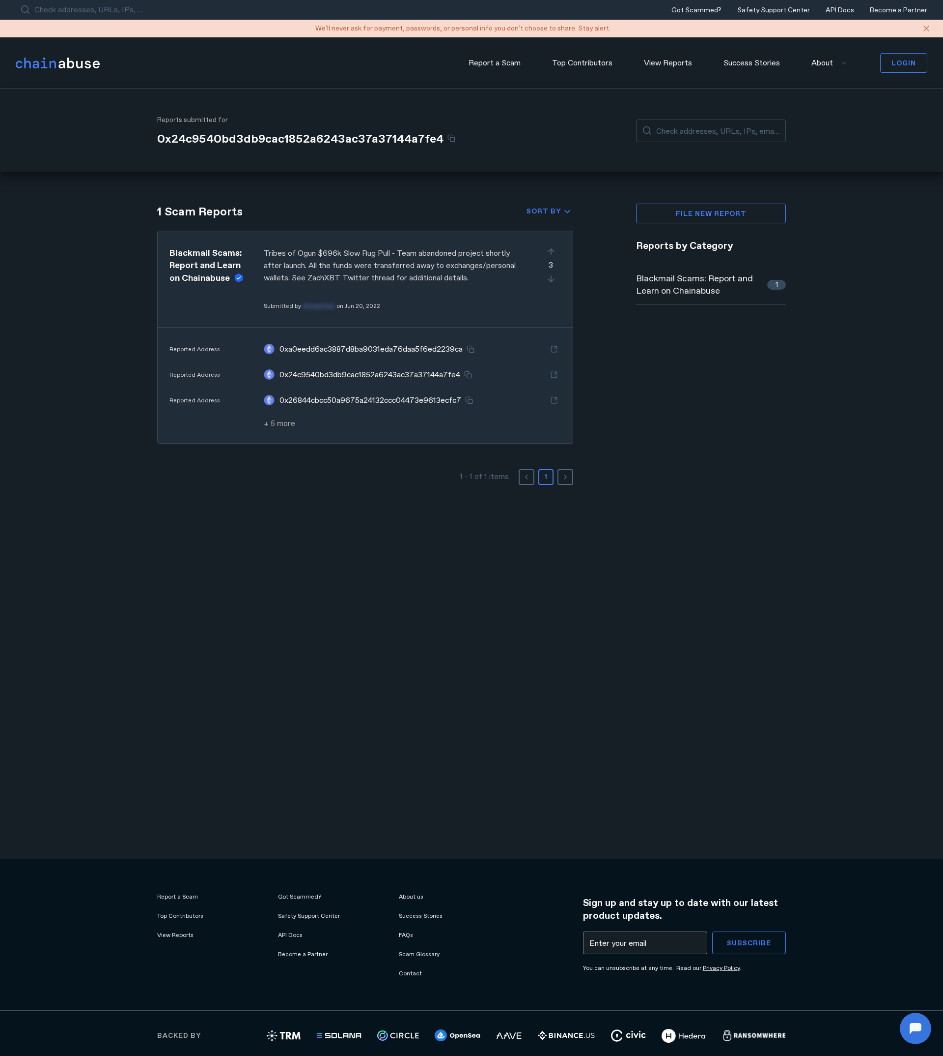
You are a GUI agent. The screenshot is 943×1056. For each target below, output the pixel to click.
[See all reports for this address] (554, 349)
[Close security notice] (926, 28)
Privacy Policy (721, 968)
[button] (365, 337)
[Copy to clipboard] (451, 138)
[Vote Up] (551, 252)
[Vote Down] (551, 279)
